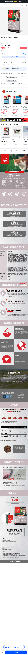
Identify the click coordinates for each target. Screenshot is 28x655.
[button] (13, 1)
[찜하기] (10, 103)
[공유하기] (26, 37)
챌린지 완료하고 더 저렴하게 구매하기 (13, 647)
